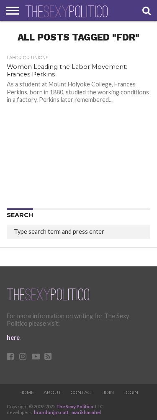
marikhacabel (86, 412)
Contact (82, 392)
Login (131, 392)
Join (108, 392)
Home (26, 392)
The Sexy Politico (74, 406)
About (52, 392)
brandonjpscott (51, 412)
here (13, 337)
